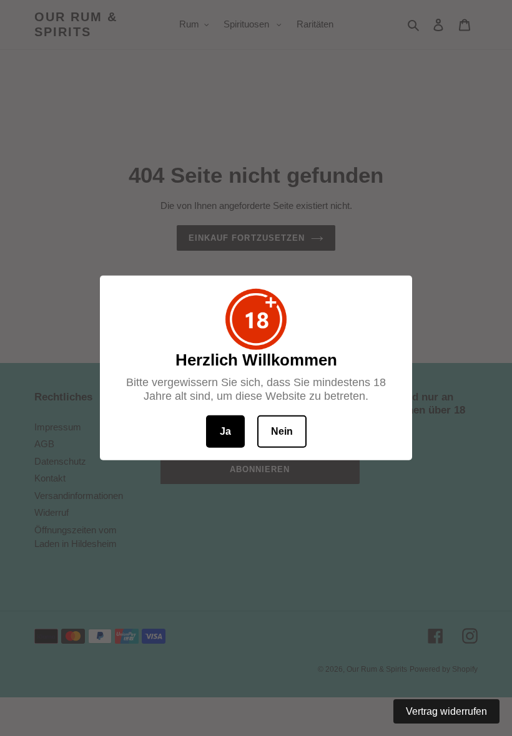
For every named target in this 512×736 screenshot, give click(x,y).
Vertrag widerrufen (446, 711)
